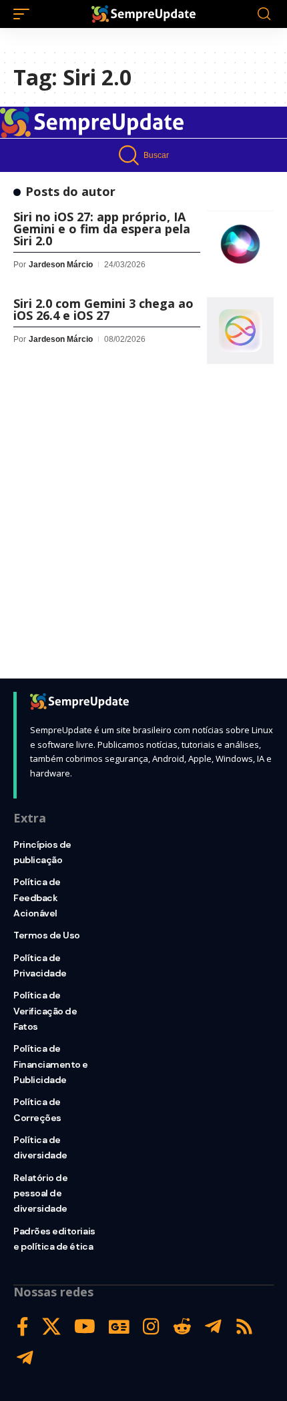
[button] (24, 14)
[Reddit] (182, 1326)
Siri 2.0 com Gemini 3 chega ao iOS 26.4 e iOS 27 (103, 309)
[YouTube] (85, 1326)
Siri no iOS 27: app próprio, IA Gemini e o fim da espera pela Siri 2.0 (101, 229)
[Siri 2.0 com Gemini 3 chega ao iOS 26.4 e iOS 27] (240, 330)
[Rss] (244, 1326)
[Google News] (119, 1326)
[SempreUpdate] (143, 14)
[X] (51, 1326)
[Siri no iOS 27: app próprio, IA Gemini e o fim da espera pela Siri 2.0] (240, 244)
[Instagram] (151, 1326)
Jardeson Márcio (61, 264)
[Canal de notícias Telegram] (25, 1358)
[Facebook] (22, 1326)
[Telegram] (213, 1326)
